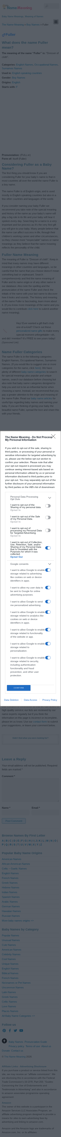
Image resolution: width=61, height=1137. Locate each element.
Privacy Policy (49, 700)
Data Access (30, 700)
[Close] (54, 437)
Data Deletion (11, 700)
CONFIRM (19, 688)
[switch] (48, 506)
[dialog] (30, 568)
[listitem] (30, 498)
